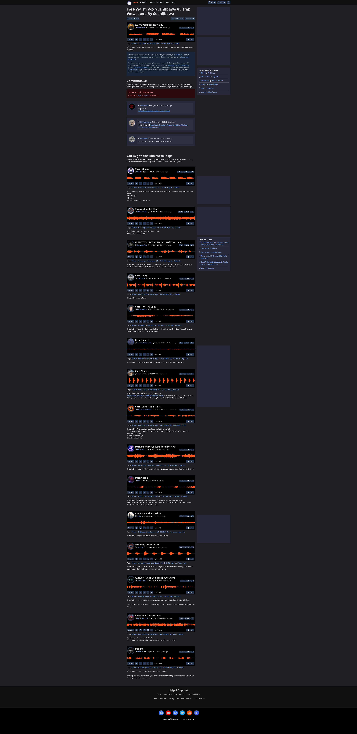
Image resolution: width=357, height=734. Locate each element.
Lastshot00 (141, 278)
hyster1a (140, 652)
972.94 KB (164, 496)
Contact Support (178, 694)
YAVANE (139, 172)
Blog (167, 2)
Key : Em (170, 261)
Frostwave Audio (217, 81)
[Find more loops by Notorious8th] (136, 223)
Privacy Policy (174, 699)
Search (190, 19)
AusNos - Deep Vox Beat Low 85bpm (155, 577)
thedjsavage (141, 580)
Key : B (169, 188)
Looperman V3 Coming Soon (211, 252)
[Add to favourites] (144, 39)
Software (160, 2)
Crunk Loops (142, 390)
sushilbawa (141, 28)
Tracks (152, 2)
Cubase (176, 43)
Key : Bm (173, 667)
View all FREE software (209, 92)
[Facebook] (161, 712)
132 (193, 172)
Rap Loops (142, 465)
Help (173, 2)
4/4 (158, 43)
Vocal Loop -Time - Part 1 (148, 406)
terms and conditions (141, 67)
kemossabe (144, 106)
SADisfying (140, 449)
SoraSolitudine (142, 309)
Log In (139, 95)
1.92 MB (167, 325)
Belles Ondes (213, 84)
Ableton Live (181, 425)
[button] (228, 2)
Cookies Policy (186, 699)
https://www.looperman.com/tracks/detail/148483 (145, 396)
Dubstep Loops (143, 596)
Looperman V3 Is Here (209, 248)
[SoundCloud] (189, 712)
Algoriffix (216, 77)
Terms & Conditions (160, 699)
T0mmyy (140, 547)
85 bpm (134, 43)
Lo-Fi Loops (142, 188)
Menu (134, 19)
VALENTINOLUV (142, 618)
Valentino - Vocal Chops (148, 615)
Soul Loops (142, 228)
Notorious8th (141, 212)
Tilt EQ (203, 73)
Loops (135, 2)
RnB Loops (142, 532)
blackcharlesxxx (145, 122)
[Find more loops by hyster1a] (136, 663)
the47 (139, 374)
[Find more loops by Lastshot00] (136, 290)
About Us (166, 694)
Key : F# (169, 43)
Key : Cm (173, 425)
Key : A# (170, 228)
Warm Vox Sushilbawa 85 (149, 24)
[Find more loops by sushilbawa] (136, 39)
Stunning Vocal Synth (147, 544)
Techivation (212, 73)
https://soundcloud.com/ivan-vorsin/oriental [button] (154, 111)
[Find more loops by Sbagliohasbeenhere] (136, 421)
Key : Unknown (175, 294)
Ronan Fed (210, 88)
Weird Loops (142, 496)
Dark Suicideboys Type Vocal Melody (155, 446)
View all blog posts (207, 268)
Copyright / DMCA (193, 694)
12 (193, 343)
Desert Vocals (142, 339)
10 (193, 212)
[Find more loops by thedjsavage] (136, 592)
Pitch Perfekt (205, 77)
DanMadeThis (142, 245)
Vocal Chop (141, 275)
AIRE (202, 88)
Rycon (139, 516)
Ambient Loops (143, 667)
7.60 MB (167, 563)
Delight (139, 648)
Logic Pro (184, 359)
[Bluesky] (175, 712)
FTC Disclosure (199, 699)
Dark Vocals (141, 477)
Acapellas (143, 2)
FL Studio (176, 188)
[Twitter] (182, 712)
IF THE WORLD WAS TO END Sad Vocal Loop (158, 242)
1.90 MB (166, 294)
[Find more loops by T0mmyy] (136, 559)
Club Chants (141, 371)
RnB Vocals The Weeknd (148, 513)
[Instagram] (196, 712)
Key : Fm (174, 563)
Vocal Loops (151, 43)
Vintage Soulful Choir (147, 208)
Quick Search (177, 19)
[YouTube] (168, 712)
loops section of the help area (178, 65)
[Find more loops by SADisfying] (136, 461)
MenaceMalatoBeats (144, 343)
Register (146, 95)
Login (131, 39)
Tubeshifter (205, 81)
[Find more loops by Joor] (136, 492)
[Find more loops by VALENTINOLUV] (136, 630)
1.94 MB (166, 596)
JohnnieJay (144, 138)
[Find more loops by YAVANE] (136, 183)
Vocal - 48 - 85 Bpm (145, 306)
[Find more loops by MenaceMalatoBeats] (136, 354)
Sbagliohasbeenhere (144, 409)
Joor (138, 481)
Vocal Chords (142, 168)
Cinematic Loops (144, 325)
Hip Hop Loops (143, 294)
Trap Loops (142, 43)
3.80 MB (163, 43)
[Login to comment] (147, 39)
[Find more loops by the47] (136, 385)
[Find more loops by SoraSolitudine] (136, 321)
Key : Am (173, 634)
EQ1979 (203, 84)
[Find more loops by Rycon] (136, 527)
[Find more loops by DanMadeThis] (136, 256)
